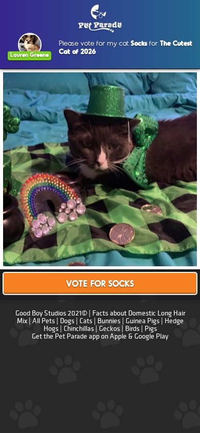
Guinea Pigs (142, 321)
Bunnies (109, 321)
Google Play (151, 336)
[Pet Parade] (100, 19)
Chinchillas (79, 328)
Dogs (67, 321)
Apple (118, 336)
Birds (132, 328)
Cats (85, 321)
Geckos (109, 328)
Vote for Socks (100, 284)
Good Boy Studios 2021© (51, 313)
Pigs (151, 328)
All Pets (43, 321)
